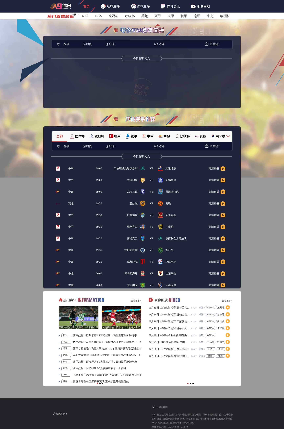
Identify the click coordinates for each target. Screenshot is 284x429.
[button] (97, 383)
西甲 (157, 16)
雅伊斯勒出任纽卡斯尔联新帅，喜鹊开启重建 (99, 368)
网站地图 (163, 407)
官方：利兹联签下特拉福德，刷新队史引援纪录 (100, 361)
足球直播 (113, 6)
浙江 (210, 335)
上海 (210, 307)
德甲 (184, 16)
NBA (85, 16)
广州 (220, 349)
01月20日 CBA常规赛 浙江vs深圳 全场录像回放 (176, 335)
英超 (144, 16)
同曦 (220, 314)
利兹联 (66, 361)
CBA (98, 16)
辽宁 (220, 321)
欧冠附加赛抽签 (67, 374)
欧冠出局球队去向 (67, 355)
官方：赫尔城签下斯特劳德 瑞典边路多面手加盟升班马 (105, 342)
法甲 (171, 16)
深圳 (220, 335)
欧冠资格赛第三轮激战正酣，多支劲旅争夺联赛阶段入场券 (107, 348)
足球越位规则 (67, 381)
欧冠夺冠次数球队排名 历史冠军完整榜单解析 (99, 335)
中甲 (71, 168)
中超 (210, 16)
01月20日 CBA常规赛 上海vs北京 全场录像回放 (176, 307)
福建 (210, 314)
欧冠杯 (113, 16)
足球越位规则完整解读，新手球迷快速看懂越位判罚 (103, 381)
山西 (210, 321)
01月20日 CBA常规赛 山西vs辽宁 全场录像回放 (176, 321)
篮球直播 (143, 6)
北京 (220, 307)
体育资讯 (173, 6)
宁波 (220, 328)
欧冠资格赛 (67, 348)
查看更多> (136, 300)
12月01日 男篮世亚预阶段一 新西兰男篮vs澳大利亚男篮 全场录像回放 (189, 356)
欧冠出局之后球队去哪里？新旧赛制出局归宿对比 (102, 355)
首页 (86, 6)
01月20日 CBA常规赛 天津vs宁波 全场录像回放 (176, 328)
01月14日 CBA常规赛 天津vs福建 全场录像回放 (176, 342)
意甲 (197, 16)
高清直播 (214, 168)
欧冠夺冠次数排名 (67, 335)
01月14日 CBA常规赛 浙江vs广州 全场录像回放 (176, 349)
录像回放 (203, 6)
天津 (210, 328)
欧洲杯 (225, 16)
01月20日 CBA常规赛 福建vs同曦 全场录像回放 (176, 314)
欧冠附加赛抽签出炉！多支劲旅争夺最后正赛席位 (102, 374)
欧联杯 (130, 16)
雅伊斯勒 (67, 368)
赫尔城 (66, 342)
